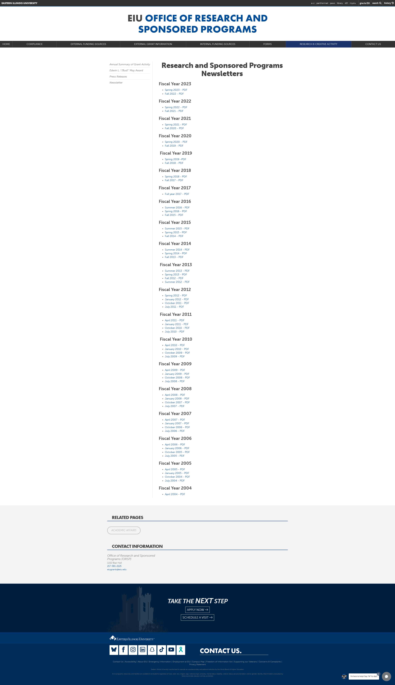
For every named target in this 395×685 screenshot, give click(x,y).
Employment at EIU (181, 661)
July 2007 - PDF (175, 406)
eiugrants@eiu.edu (117, 569)
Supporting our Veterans (245, 661)
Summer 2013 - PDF (177, 270)
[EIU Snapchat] (152, 650)
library (340, 3)
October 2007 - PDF (177, 402)
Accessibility (130, 661)
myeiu (353, 3)
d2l (346, 3)
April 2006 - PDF (175, 444)
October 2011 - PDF (177, 303)
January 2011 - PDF (177, 324)
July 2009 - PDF (175, 356)
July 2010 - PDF (174, 331)
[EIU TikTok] (161, 650)
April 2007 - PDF (175, 419)
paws (332, 3)
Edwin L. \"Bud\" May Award (126, 70)
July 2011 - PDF (174, 306)
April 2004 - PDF (175, 494)
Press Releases (118, 76)
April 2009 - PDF (175, 370)
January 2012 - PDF (177, 299)
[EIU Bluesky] (114, 650)
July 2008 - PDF (175, 381)
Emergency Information (160, 661)
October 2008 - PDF (177, 377)
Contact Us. (221, 650)
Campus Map (198, 661)
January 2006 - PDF (177, 448)
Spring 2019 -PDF (175, 159)
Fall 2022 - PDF (174, 93)
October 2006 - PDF (177, 427)
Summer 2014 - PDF (177, 249)
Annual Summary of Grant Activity (130, 64)
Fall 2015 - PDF (174, 214)
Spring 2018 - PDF (176, 176)
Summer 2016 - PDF (177, 207)
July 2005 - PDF (175, 455)
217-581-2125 (114, 566)
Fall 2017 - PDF (174, 180)
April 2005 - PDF (175, 469)
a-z (312, 3)
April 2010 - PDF (175, 345)
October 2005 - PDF (177, 452)
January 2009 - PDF (177, 373)
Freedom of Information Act (219, 661)
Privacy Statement (197, 664)
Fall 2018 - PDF (174, 162)
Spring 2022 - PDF (176, 107)
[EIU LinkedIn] (142, 650)
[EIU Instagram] (133, 650)
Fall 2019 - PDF (174, 145)
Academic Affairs (123, 530)
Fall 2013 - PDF (174, 257)
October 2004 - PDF (177, 476)
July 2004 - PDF (175, 480)
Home (6, 44)
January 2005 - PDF (177, 473)
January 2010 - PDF (177, 349)
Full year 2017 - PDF (177, 193)
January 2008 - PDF (177, 398)
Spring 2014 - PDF (176, 253)
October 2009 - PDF (177, 352)
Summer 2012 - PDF (177, 281)
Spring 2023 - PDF (176, 89)
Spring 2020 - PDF (176, 141)
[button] (386, 676)
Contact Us (373, 44)
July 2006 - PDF (175, 430)
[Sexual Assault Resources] (181, 650)
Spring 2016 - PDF (176, 211)
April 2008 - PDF (175, 394)
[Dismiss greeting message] (378, 674)
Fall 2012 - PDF (174, 278)
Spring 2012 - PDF (176, 295)
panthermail (322, 3)
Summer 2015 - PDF (177, 228)
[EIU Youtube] (171, 650)
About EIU (142, 661)
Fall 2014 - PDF (174, 236)
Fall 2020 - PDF (174, 128)
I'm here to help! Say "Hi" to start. (363, 676)
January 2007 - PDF (177, 423)
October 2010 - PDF (177, 327)
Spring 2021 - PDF (176, 124)
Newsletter (116, 82)
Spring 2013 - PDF (176, 274)
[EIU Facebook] (123, 650)
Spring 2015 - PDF (176, 232)
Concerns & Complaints (270, 661)
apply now (195, 610)
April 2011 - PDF (174, 320)
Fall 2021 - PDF (174, 110)
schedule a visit (196, 617)
